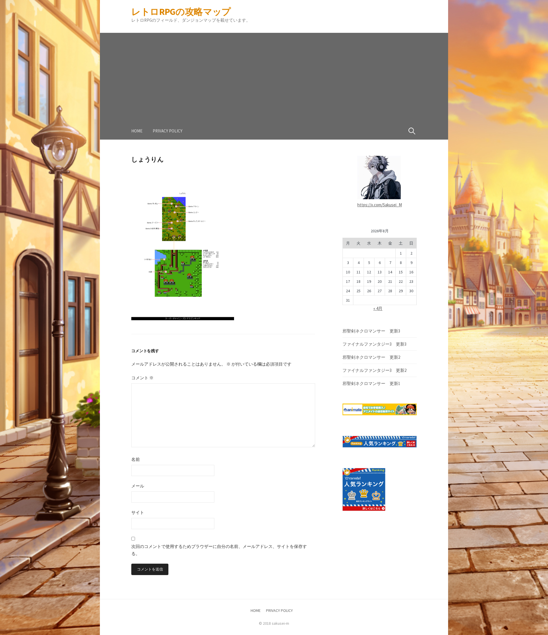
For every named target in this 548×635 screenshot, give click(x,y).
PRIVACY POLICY (167, 131)
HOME (136, 131)
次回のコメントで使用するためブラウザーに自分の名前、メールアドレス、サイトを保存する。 (219, 550)
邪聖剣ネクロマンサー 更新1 (371, 383)
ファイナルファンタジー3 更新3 (374, 344)
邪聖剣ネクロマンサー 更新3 (371, 331)
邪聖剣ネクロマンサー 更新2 (371, 357)
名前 (135, 459)
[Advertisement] (274, 73)
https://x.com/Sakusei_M (379, 204)
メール (137, 486)
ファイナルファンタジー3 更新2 (374, 370)
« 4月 (377, 308)
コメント (142, 377)
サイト (137, 512)
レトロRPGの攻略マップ (181, 11)
